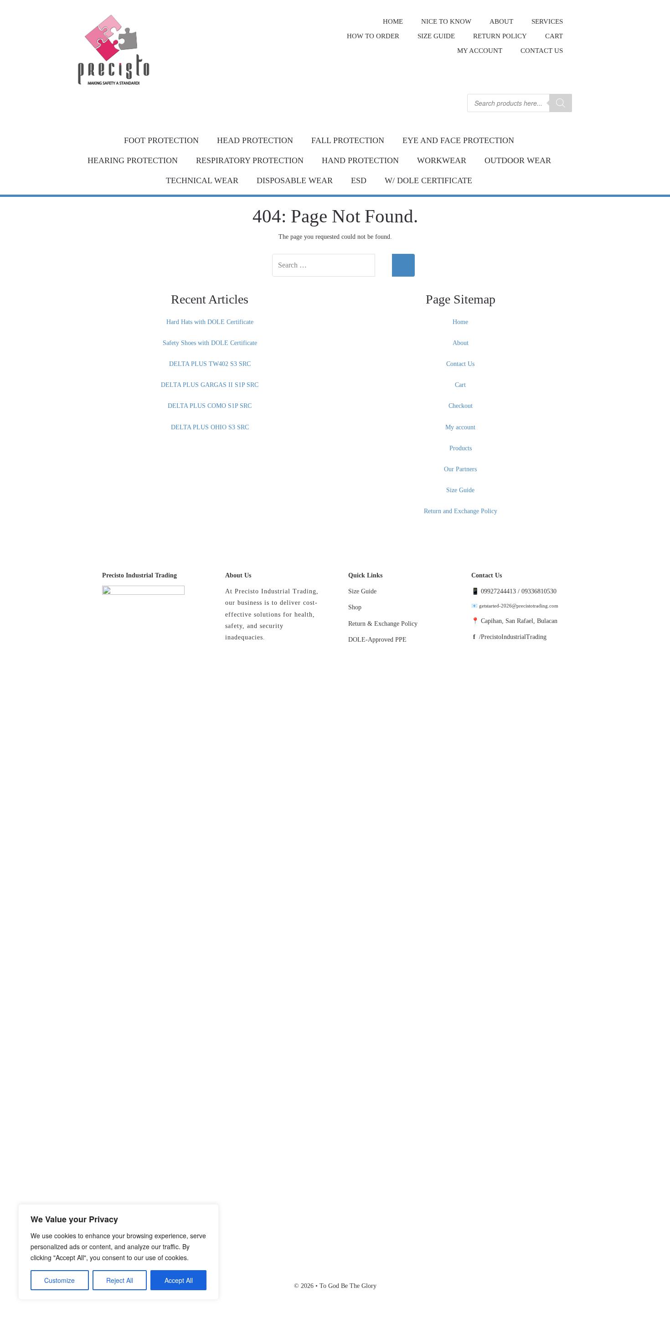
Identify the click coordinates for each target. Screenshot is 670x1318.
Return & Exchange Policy (382, 623)
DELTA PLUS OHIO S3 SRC (210, 427)
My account (479, 50)
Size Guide (460, 490)
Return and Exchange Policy (460, 511)
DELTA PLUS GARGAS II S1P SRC (209, 384)
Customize (59, 1280)
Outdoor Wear (517, 160)
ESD (358, 180)
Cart (460, 384)
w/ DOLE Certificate (428, 180)
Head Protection (255, 140)
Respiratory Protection (250, 160)
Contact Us (542, 50)
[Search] (560, 103)
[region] (118, 1252)
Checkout (460, 405)
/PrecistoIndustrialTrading (512, 636)
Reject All (119, 1280)
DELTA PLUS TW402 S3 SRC (210, 363)
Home (460, 322)
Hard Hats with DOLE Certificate (209, 322)
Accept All (179, 1280)
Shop (354, 607)
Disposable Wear (295, 180)
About (461, 343)
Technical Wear (202, 180)
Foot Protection (161, 140)
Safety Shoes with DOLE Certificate (210, 343)
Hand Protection (360, 160)
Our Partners (460, 469)
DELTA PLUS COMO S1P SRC (210, 405)
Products (460, 448)
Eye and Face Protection (458, 140)
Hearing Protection (133, 160)
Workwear (441, 160)
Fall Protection (347, 140)
